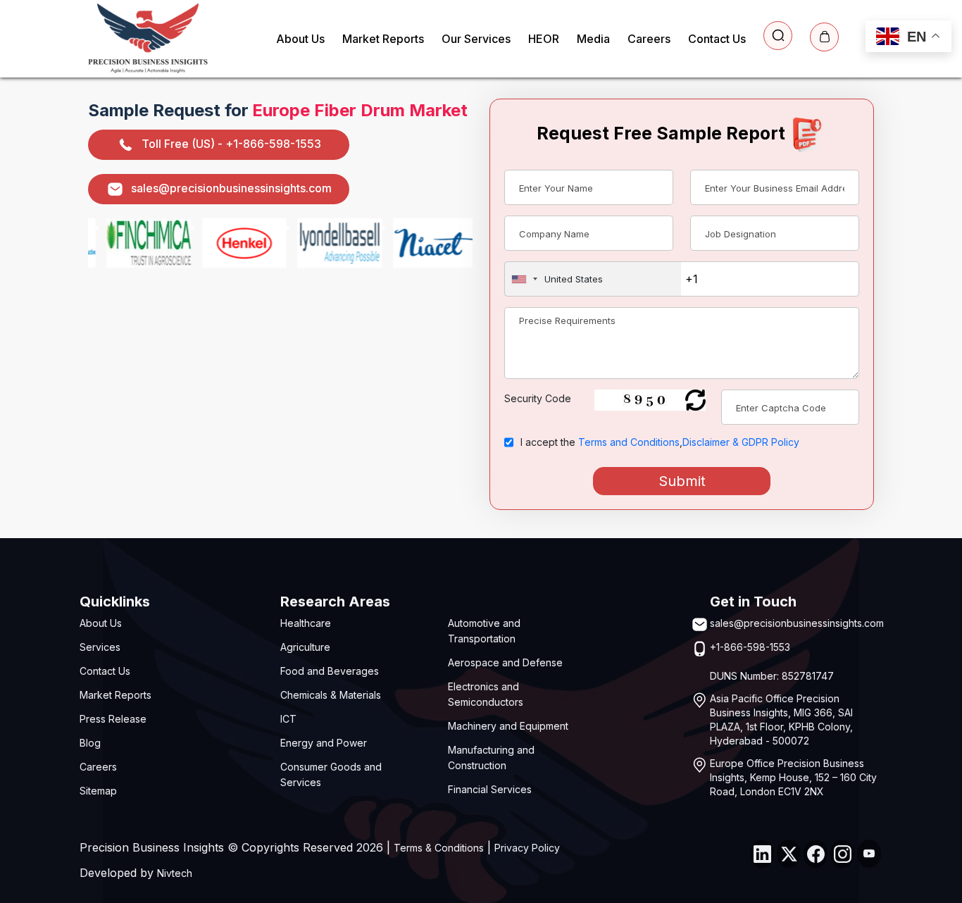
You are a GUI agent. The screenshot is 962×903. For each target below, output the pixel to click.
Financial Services (490, 789)
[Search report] (777, 35)
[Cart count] (824, 37)
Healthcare (305, 623)
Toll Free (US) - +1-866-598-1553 (231, 144)
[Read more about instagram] (842, 854)
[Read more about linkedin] (762, 854)
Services (100, 647)
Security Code (537, 398)
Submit (682, 481)
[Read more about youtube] (869, 854)
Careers (648, 38)
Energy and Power (323, 743)
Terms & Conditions (439, 848)
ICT (288, 719)
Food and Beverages (329, 671)
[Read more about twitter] (789, 854)
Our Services (476, 38)
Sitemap (98, 791)
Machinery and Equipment (508, 726)
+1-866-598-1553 (750, 647)
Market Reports (383, 39)
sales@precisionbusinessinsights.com (231, 188)
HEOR (543, 38)
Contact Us (717, 38)
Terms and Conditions (629, 442)
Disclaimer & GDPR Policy (740, 442)
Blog (90, 743)
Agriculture (305, 647)
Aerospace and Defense (505, 662)
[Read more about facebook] (815, 854)
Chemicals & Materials (330, 695)
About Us (300, 38)
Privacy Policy (527, 848)
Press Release (113, 719)
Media (593, 39)
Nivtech (174, 873)
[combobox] (593, 279)
